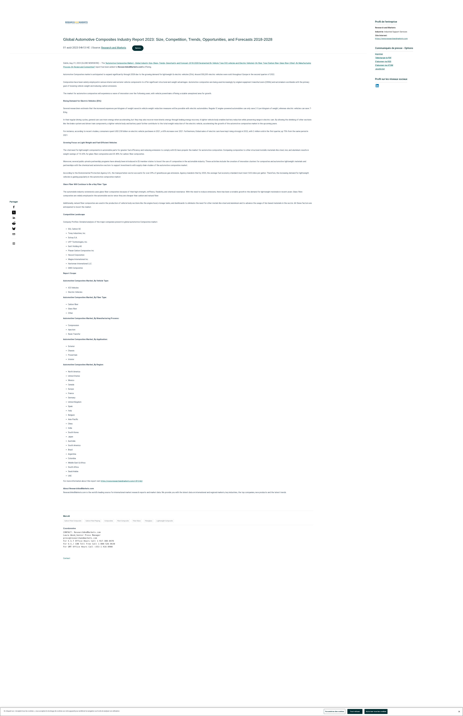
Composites (108, 521)
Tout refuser (355, 711)
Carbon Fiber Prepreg (92, 521)
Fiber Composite (123, 521)
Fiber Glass (137, 521)
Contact (66, 558)
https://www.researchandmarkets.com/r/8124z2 (122, 481)
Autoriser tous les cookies (376, 711)
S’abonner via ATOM (384, 65)
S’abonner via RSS (383, 61)
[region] (231, 711)
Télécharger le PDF (383, 58)
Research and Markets (113, 47)
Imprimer (379, 54)
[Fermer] (459, 711)
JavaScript (380, 69)
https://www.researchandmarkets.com (391, 38)
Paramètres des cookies (334, 711)
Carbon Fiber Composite (72, 521)
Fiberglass (148, 521)
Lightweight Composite (165, 521)
